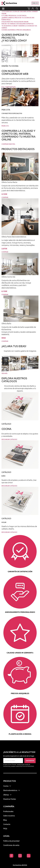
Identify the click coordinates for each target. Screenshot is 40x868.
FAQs (5, 828)
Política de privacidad (11, 841)
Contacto (6, 824)
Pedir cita (35, 3)
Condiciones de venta (11, 845)
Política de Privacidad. (27, 766)
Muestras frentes (9, 799)
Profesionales (8, 811)
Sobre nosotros (9, 816)
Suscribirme (30, 760)
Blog (5, 820)
